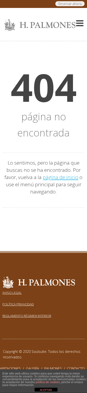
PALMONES (55, 368)
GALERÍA (35, 368)
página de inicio (60, 177)
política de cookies (48, 382)
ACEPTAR (46, 389)
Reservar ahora (70, 3)
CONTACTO (76, 368)
